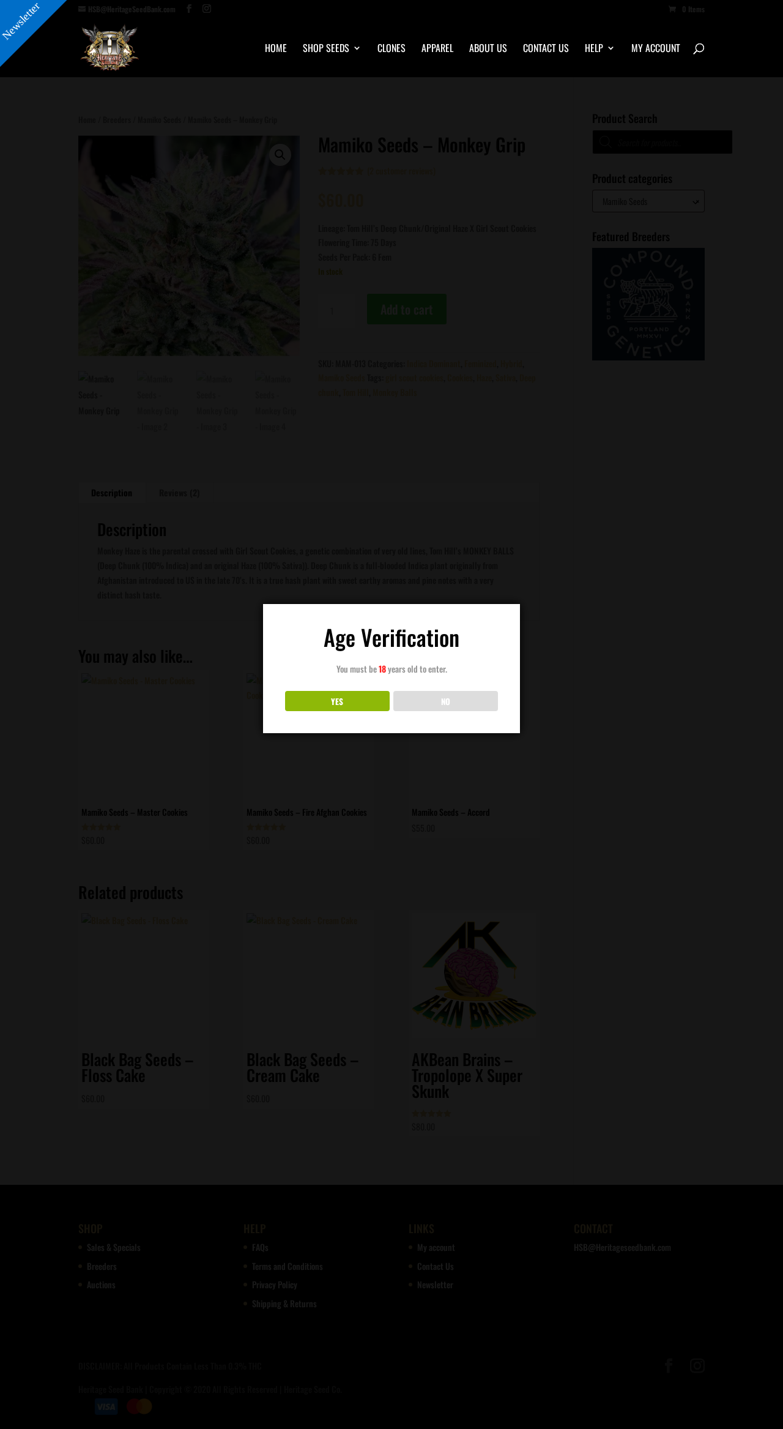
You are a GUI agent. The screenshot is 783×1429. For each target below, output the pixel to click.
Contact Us (546, 49)
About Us (488, 49)
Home (276, 49)
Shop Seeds (326, 49)
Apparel (437, 49)
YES (337, 701)
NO (445, 701)
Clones (391, 49)
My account (655, 49)
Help (594, 49)
